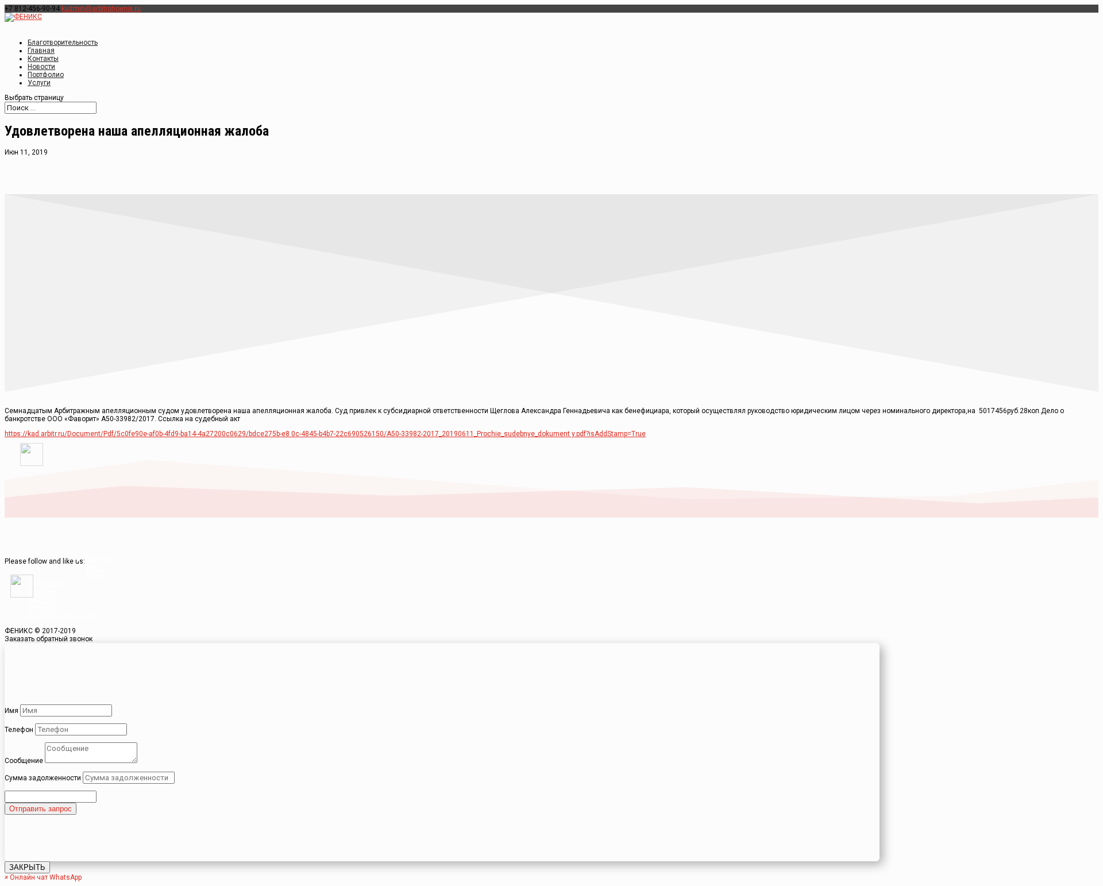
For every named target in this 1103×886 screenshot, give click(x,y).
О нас (94, 568)
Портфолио (46, 584)
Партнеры (43, 592)
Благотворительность (63, 42)
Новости (41, 600)
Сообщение (24, 761)
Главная (98, 560)
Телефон (19, 730)
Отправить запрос (40, 808)
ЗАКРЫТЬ (27, 867)
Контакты (43, 608)
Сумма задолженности (43, 778)
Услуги (39, 83)
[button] (43, 877)
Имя (11, 711)
